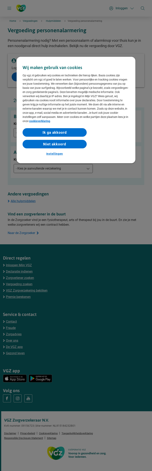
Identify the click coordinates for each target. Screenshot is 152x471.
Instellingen (54, 153)
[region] (76, 110)
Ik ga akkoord (55, 132)
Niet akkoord (54, 144)
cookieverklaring (39, 121)
